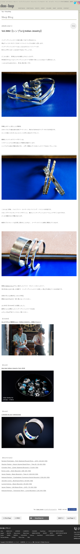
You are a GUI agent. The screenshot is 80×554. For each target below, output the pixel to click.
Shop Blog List (39, 518)
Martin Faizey (26, 533)
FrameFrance (42, 531)
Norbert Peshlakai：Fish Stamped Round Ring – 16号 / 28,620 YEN (24, 461)
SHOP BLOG (21, 8)
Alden (2, 531)
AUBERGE (17, 531)
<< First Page (7, 518)
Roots (37, 8)
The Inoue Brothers (5, 537)
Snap (54, 8)
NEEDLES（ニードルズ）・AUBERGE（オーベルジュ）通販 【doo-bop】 (24, 542)
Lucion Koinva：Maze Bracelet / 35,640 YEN (17, 484)
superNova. (60, 535)
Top (3, 11)
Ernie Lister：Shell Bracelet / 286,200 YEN (16, 471)
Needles (2, 535)
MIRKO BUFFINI (36, 533)
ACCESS (59, 8)
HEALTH (9, 533)
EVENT (43, 8)
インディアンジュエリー (50, 509)
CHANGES (34, 531)
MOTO (51, 533)
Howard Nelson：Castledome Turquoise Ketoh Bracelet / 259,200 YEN (26, 477)
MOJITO (45, 533)
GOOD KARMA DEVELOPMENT (56, 531)
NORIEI (8, 535)
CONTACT (66, 8)
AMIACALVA (9, 531)
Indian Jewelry (40, 509)
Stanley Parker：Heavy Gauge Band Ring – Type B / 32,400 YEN (24, 464)
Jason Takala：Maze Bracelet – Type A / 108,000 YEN (20, 474)
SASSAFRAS (24, 535)
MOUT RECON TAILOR (61, 533)
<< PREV (17, 518)
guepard (2, 533)
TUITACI (14, 537)
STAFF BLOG (30, 8)
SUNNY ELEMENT (50, 535)
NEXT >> (60, 518)
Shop (73, 26)
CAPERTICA (26, 531)
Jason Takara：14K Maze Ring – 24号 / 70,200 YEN (19, 487)
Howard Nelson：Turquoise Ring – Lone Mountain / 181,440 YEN (24, 490)
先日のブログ (10, 286)
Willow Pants (21, 537)
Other (29, 537)
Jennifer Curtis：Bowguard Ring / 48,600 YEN (17, 481)
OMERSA (15, 535)
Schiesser (32, 535)
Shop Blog (8, 11)
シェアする (73, 509)
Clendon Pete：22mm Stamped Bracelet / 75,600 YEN (20, 467)
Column (48, 8)
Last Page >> (71, 518)
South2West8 (40, 535)
